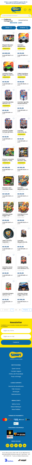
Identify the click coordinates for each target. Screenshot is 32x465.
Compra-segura (16, 371)
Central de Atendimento (16, 386)
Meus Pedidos (16, 409)
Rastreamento (16, 394)
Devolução (16, 392)
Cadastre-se (18, 11)
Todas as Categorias (8, 20)
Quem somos (16, 368)
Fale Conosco (16, 389)
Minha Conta (16, 404)
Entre (16, 9)
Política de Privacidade (16, 374)
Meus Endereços (16, 407)
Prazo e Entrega (16, 376)
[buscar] (29, 15)
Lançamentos (23, 20)
